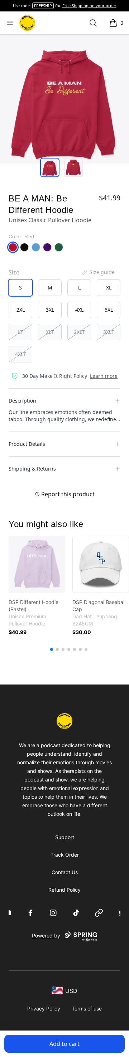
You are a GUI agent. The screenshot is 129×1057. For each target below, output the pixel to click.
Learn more (104, 375)
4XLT (20, 354)
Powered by (46, 935)
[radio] (20, 287)
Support (64, 837)
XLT (50, 331)
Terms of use (87, 1008)
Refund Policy (64, 890)
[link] (37, 564)
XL (108, 287)
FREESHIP (43, 5)
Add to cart (64, 1044)
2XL (20, 309)
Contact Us (65, 872)
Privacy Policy (43, 1008)
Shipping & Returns (32, 468)
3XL (50, 309)
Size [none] (14, 272)
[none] (98, 272)
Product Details (27, 443)
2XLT (79, 331)
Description (22, 400)
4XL (79, 309)
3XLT (108, 331)
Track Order (65, 855)
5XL (109, 309)
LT (20, 331)
